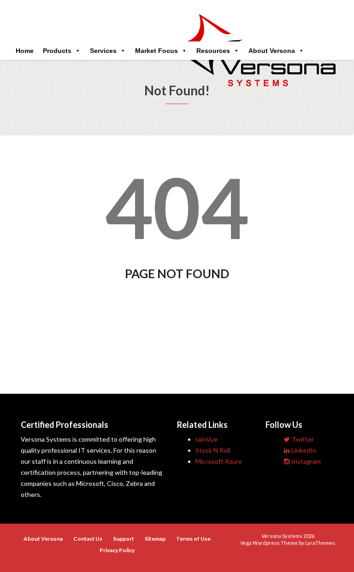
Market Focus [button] (156, 50)
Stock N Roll (212, 450)
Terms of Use (193, 538)
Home (25, 50)
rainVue (206, 439)
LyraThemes (320, 543)
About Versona (271, 50)
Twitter (303, 439)
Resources (213, 50)
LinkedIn (303, 450)
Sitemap (155, 538)
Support (123, 538)
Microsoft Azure (218, 461)
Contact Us (87, 538)
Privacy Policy (117, 550)
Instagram (306, 461)
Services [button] (103, 50)
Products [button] (57, 50)
